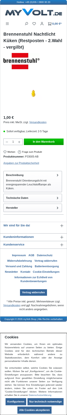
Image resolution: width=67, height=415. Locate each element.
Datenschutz (45, 255)
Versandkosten (38, 122)
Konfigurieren (15, 401)
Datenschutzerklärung (40, 395)
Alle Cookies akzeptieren (34, 410)
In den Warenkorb (44, 141)
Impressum (19, 255)
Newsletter (11, 271)
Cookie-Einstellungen (46, 271)
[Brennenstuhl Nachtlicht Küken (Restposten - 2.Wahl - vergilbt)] (33, 94)
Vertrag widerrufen (45, 260)
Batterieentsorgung (47, 266)
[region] (33, 94)
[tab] (32, 181)
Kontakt (25, 271)
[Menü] (7, 23)
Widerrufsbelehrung (19, 260)
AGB (31, 255)
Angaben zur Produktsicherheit (21, 163)
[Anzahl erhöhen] (19, 142)
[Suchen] (26, 23)
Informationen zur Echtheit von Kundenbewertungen (33, 279)
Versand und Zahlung (19, 266)
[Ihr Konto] (42, 23)
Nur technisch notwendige (45, 401)
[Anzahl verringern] (6, 142)
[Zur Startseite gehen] (33, 13)
